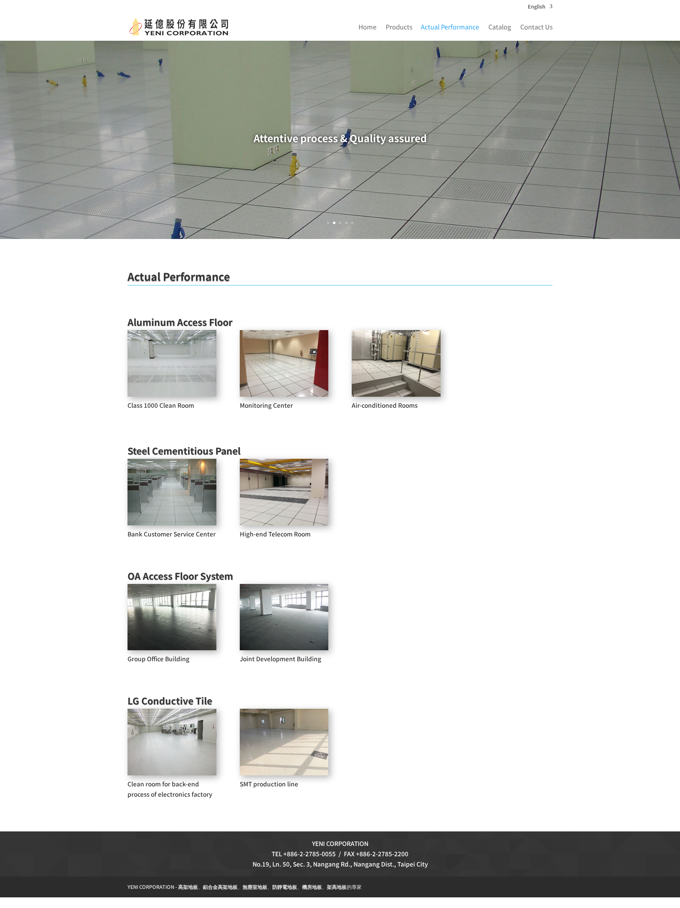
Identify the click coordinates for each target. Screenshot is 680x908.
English (536, 7)
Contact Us (536, 27)
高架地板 (188, 886)
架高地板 (337, 886)
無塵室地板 (255, 886)
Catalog (499, 27)
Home (367, 27)
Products (399, 27)
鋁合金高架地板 (220, 886)
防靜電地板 (284, 886)
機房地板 (312, 886)
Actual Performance (450, 27)
